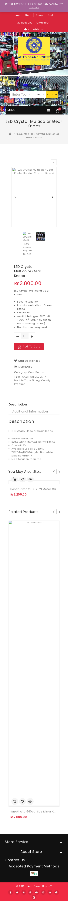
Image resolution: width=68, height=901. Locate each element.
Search (52, 94)
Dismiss (34, 7)
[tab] (17, 404)
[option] (34, 197)
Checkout (42, 22)
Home (17, 15)
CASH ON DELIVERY (34, 377)
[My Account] (26, 29)
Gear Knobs (36, 372)
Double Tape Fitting (27, 380)
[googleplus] (36, 892)
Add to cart (31, 346)
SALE (28, 15)
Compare (25, 367)
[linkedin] (49, 892)
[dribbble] (30, 892)
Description (17, 404)
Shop (39, 15)
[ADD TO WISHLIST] (22, 479)
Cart (50, 15)
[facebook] (10, 892)
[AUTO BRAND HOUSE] (11, 134)
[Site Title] (34, 50)
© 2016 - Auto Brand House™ (34, 886)
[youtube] (34, 897)
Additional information (30, 411)
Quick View (30, 479)
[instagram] (43, 892)
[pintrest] (56, 892)
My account (24, 22)
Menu (11, 110)
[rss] (23, 892)
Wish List (38, 29)
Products (22, 134)
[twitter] (17, 892)
